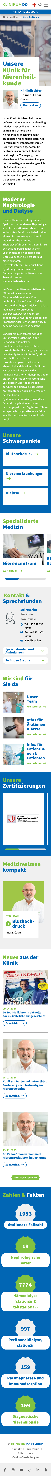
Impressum (32, 1449)
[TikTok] (30, 1470)
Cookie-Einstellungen (25, 1457)
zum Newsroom (23, 1178)
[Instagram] (13, 1470)
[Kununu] (46, 1470)
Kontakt (16, 1449)
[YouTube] (21, 1470)
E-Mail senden (32, 640)
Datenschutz (25, 1453)
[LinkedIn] (38, 1470)
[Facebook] (5, 1470)
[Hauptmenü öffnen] (46, 5)
